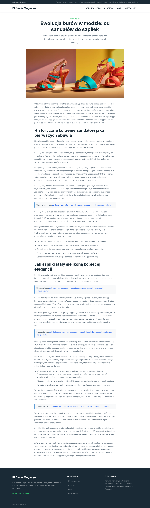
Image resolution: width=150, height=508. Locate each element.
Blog (119, 8)
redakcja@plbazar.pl (19, 2)
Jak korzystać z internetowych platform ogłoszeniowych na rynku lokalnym (81, 205)
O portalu (108, 8)
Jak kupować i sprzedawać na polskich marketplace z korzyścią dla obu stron (79, 406)
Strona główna (93, 8)
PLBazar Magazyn (24, 8)
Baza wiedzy (130, 8)
